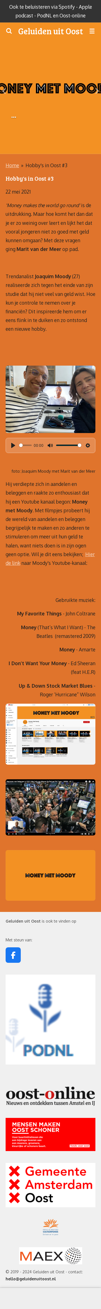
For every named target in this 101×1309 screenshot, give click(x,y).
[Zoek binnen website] (9, 31)
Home (12, 165)
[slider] (25, 445)
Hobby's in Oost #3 (46, 165)
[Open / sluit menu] (92, 31)
